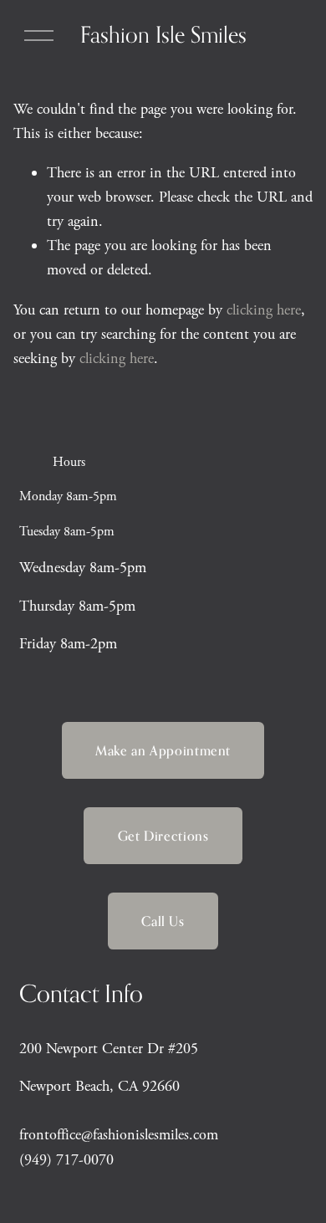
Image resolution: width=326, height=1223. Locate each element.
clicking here (264, 310)
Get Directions (163, 835)
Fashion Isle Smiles (163, 34)
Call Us (162, 921)
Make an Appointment (163, 750)
